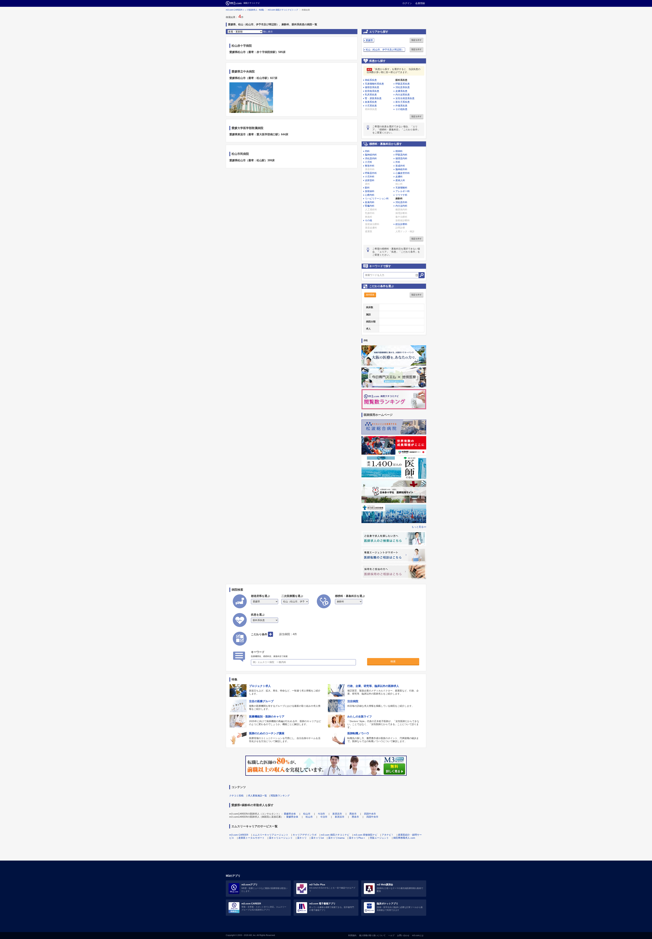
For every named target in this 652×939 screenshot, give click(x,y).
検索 (393, 661)
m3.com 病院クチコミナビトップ (283, 10)
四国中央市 (370, 813)
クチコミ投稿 (236, 795)
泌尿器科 (369, 180)
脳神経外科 (401, 169)
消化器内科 (371, 158)
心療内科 (369, 195)
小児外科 (369, 176)
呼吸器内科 (401, 154)
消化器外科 (401, 202)
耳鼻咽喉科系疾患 (374, 83)
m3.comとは (417, 935)
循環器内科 (401, 158)
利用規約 (352, 935)
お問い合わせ (403, 935)
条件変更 (370, 295)
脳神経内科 (371, 154)
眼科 (367, 187)
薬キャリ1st (317, 837)
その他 (368, 220)
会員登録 (420, 3)
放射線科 (369, 191)
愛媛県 (369, 40)
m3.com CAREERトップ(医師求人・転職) (245, 10)
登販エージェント (379, 837)
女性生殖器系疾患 (404, 98)
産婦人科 (400, 180)
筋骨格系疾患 (372, 91)
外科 (397, 162)
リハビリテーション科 (377, 198)
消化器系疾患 (402, 87)
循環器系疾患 (372, 87)
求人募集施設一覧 (257, 795)
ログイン (407, 3)
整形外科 (369, 165)
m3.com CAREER (238, 834)
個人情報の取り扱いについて (372, 935)
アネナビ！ (388, 834)
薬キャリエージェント (281, 837)
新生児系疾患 (402, 102)
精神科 (399, 151)
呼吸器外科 (371, 173)
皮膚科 (399, 176)
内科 (367, 151)
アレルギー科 (402, 191)
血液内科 (369, 202)
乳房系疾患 (371, 94)
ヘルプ (391, 935)
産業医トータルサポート (251, 837)
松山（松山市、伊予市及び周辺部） (385, 49)
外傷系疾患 (401, 105)
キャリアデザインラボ (304, 834)
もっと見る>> (419, 526)
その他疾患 (401, 109)
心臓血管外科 (402, 173)
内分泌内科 (401, 205)
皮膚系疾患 (401, 91)
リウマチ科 (401, 195)
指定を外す (416, 40)
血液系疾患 (371, 102)
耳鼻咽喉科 (401, 187)
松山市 (306, 813)
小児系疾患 (371, 105)
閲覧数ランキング (280, 795)
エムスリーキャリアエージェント (270, 834)
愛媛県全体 (290, 813)
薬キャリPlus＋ (357, 837)
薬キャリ (302, 837)
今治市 (321, 813)
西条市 (353, 813)
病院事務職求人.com (404, 837)
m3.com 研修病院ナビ (365, 834)
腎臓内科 (369, 205)
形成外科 (400, 165)
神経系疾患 (371, 80)
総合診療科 (401, 224)
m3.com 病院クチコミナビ (335, 834)
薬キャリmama (336, 837)
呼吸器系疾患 (402, 83)
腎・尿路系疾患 (373, 98)
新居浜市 (337, 813)
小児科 (368, 162)
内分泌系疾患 (402, 94)
